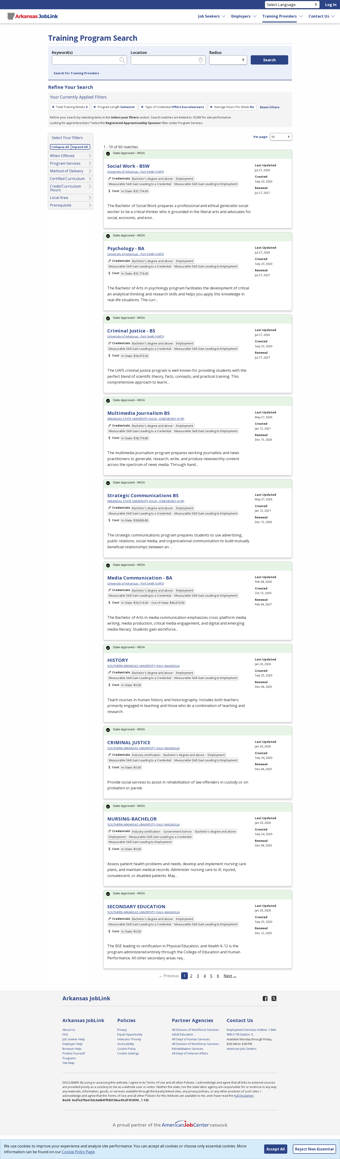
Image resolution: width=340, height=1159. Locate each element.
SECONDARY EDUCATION (136, 906)
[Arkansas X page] (274, 998)
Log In (331, 4)
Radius (215, 52)
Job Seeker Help (73, 1039)
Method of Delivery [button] (66, 171)
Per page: (260, 137)
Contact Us (319, 16)
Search (269, 59)
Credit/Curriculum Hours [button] (65, 188)
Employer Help (72, 1044)
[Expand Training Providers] (301, 16)
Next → (230, 975)
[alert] (198, 154)
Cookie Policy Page (78, 1151)
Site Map (68, 1063)
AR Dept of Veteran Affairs (190, 1053)
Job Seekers (209, 16)
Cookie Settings (128, 1053)
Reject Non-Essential (314, 1149)
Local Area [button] (59, 197)
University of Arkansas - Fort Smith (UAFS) (135, 172)
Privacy (122, 1030)
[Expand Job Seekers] (224, 16)
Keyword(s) (62, 52)
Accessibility (125, 1044)
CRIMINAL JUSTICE (128, 742)
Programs (69, 1058)
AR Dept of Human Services (191, 1039)
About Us (68, 1030)
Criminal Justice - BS (131, 331)
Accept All (275, 1149)
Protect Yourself (73, 1053)
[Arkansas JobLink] (33, 16)
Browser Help (71, 1049)
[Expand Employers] (255, 16)
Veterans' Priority (129, 1039)
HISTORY (117, 660)
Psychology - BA (125, 248)
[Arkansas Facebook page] (265, 998)
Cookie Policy (126, 1049)
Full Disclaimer (244, 1096)
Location (139, 52)
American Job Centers (242, 1049)
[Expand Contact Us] (333, 16)
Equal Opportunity (129, 1034)
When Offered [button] (62, 155)
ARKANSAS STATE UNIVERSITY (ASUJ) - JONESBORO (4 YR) (145, 419)
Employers (240, 16)
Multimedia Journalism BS (138, 413)
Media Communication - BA (139, 578)
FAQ (65, 1034)
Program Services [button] (65, 163)
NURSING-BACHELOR (132, 819)
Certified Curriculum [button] (67, 178)
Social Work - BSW (128, 166)
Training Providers (279, 16)
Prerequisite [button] (60, 205)
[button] (76, 73)
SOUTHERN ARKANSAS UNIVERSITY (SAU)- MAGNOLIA (143, 666)
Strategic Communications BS (143, 495)
